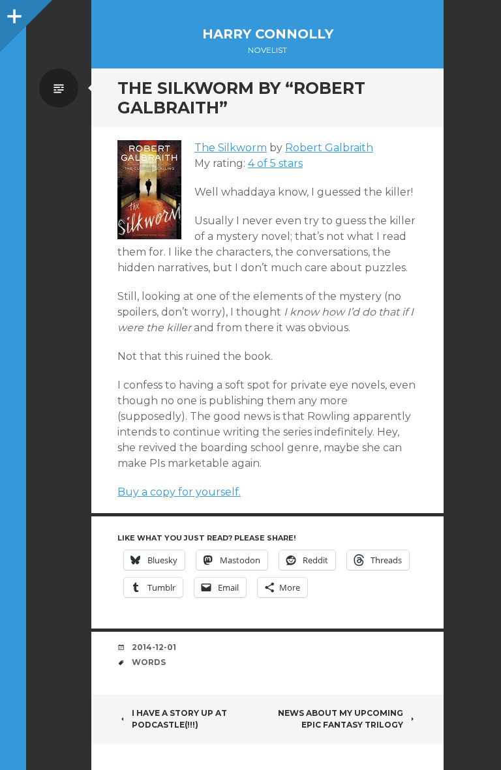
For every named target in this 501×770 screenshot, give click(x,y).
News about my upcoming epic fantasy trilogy (340, 719)
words (149, 662)
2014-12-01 (154, 647)
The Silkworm (230, 147)
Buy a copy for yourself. (179, 492)
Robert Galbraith (329, 147)
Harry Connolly (267, 34)
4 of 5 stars (275, 163)
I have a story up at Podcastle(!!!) (179, 719)
